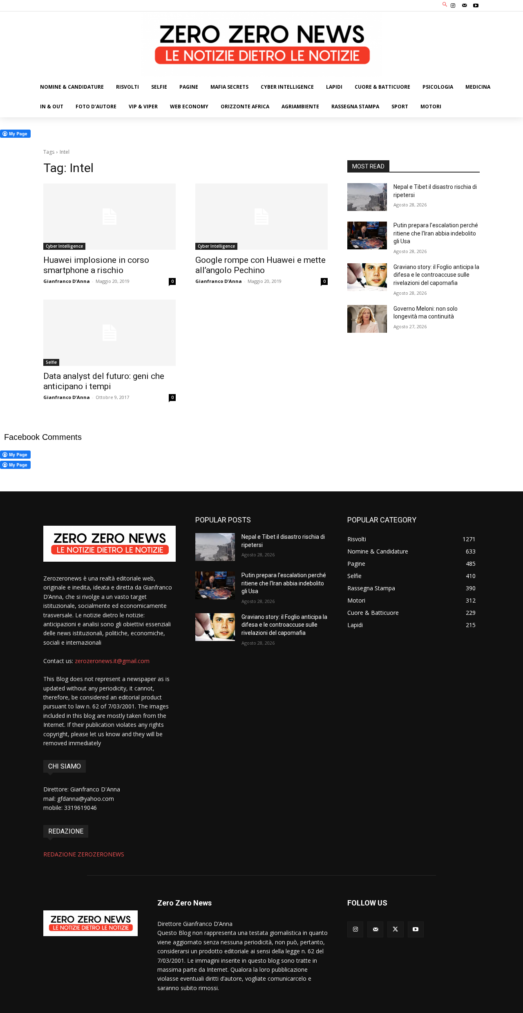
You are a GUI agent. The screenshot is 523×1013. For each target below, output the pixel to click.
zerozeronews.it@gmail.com (112, 661)
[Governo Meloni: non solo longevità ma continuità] (367, 319)
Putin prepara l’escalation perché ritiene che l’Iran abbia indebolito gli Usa (435, 233)
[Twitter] (395, 929)
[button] (445, 4)
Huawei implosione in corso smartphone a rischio (96, 265)
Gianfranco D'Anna (66, 281)
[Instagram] (452, 5)
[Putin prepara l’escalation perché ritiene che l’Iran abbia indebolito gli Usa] (367, 235)
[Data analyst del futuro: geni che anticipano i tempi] (109, 333)
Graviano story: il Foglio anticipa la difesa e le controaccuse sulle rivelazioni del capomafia (436, 275)
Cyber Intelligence (64, 246)
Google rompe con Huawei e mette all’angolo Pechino (260, 265)
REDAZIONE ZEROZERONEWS (83, 854)
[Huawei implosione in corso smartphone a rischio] (109, 217)
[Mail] (464, 5)
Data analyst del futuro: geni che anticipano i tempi (103, 381)
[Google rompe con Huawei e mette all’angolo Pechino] (261, 217)
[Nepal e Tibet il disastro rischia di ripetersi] (367, 197)
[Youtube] (476, 5)
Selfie (51, 362)
